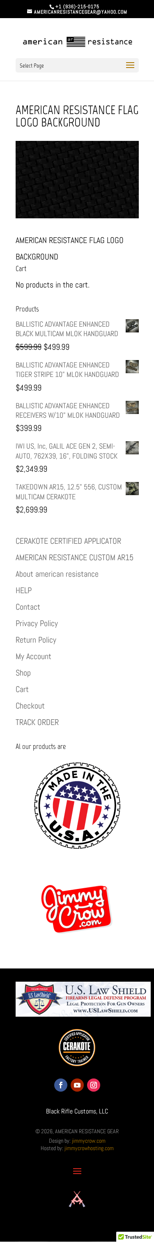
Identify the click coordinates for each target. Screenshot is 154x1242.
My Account (33, 656)
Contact (28, 606)
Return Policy (36, 639)
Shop (23, 672)
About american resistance (57, 573)
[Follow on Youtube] (77, 1085)
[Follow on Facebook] (60, 1085)
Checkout (30, 705)
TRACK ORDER (37, 722)
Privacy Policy (37, 623)
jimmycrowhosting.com (89, 1148)
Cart (22, 689)
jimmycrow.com (89, 1140)
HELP (24, 590)
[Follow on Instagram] (93, 1085)
